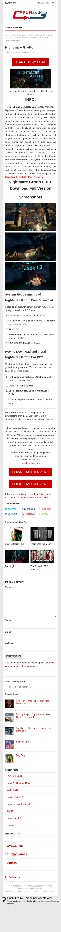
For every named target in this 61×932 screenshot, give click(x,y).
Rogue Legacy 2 (15, 797)
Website (9, 643)
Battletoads (12, 790)
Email (45, 514)
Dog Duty (20, 755)
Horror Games (19, 35)
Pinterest (30, 514)
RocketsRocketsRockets (19, 804)
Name (8, 620)
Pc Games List (12, 877)
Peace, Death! (14, 818)
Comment (10, 587)
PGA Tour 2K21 (14, 776)
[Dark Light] (17, 557)
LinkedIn (12, 514)
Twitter (12, 509)
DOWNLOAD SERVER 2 (30, 484)
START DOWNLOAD (30, 62)
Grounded (11, 825)
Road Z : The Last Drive (18, 783)
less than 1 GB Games (38, 35)
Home (7, 35)
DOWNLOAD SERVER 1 (30, 472)
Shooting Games (21, 38)
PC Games (10, 497)
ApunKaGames (22, 892)
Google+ (47, 509)
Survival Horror (38, 38)
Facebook (29, 509)
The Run (11, 811)
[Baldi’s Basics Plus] (17, 535)
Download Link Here (30, 463)
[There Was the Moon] (42, 535)
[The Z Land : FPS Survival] (42, 557)
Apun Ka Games (48, 892)
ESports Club (22, 741)
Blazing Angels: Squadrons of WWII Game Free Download (33, 716)
